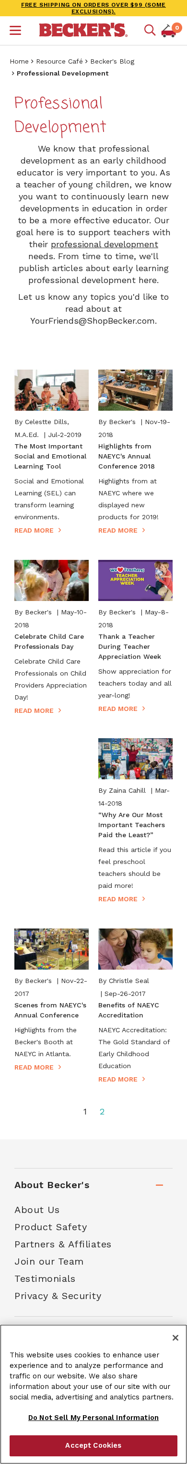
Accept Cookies (93, 1445)
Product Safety (50, 1227)
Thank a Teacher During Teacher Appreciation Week (129, 646)
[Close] (175, 1337)
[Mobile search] (150, 30)
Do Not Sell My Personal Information (93, 1417)
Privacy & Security (57, 1295)
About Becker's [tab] (51, 1185)
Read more (34, 530)
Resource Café (59, 61)
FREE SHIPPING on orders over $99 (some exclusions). (93, 8)
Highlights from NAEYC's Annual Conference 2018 (126, 456)
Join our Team (49, 1261)
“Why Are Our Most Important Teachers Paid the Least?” (131, 825)
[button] (15, 31)
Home (19, 61)
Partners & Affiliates (63, 1244)
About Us (36, 1209)
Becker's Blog (112, 61)
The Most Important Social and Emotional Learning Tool (50, 456)
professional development (104, 244)
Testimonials (44, 1278)
